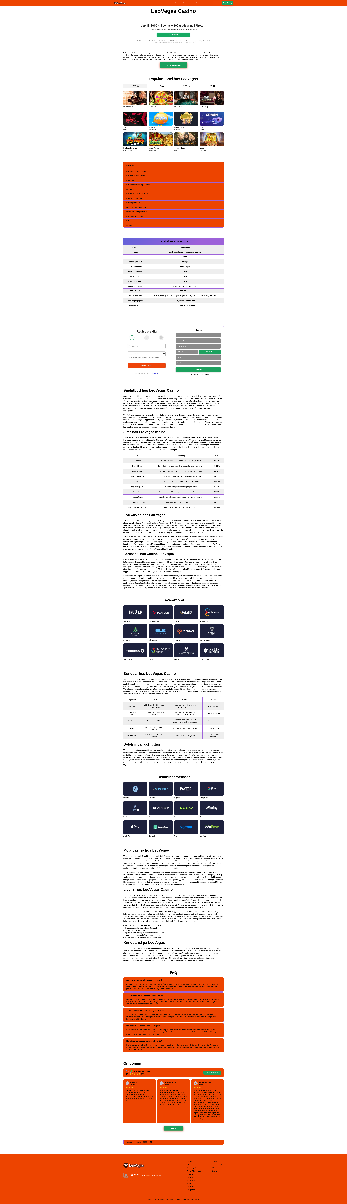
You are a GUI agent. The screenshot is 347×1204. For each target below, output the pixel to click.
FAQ (128, 221)
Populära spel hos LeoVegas (136, 171)
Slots (210, 86)
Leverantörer (131, 189)
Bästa (134, 86)
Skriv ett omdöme (212, 1072)
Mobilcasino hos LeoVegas (136, 207)
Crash (185, 86)
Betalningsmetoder (133, 203)
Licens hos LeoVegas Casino (136, 212)
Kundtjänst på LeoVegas (135, 216)
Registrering (130, 180)
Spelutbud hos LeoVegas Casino (138, 185)
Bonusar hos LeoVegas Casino (137, 194)
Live (159, 86)
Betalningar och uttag (134, 198)
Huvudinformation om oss (135, 176)
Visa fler (173, 1128)
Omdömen (130, 225)
